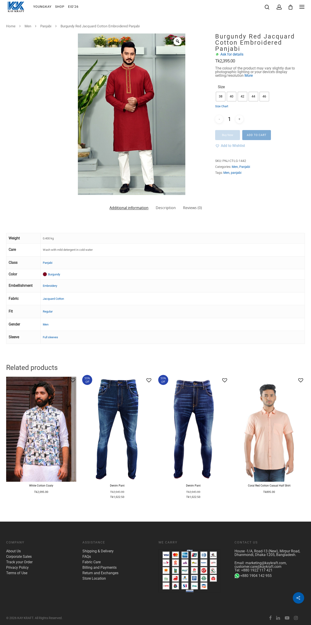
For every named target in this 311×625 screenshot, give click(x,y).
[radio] (220, 96)
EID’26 (73, 6)
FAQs (86, 556)
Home (10, 26)
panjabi (236, 172)
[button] (230, 145)
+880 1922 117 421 (257, 570)
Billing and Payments (99, 567)
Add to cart (256, 135)
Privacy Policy (17, 567)
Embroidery (50, 285)
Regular (48, 311)
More (249, 75)
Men (28, 26)
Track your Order (19, 562)
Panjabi (45, 26)
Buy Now (227, 135)
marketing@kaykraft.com (265, 563)
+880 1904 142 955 (256, 576)
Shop (59, 6)
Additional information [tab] (129, 207)
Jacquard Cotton (53, 298)
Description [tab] (166, 207)
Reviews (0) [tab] (192, 207)
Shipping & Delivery (98, 551)
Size (221, 87)
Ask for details (231, 54)
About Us (13, 551)
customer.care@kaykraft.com (258, 566)
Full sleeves (50, 337)
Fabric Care (91, 562)
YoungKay (42, 6)
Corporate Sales (19, 556)
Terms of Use (16, 573)
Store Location (94, 578)
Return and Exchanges (100, 573)
